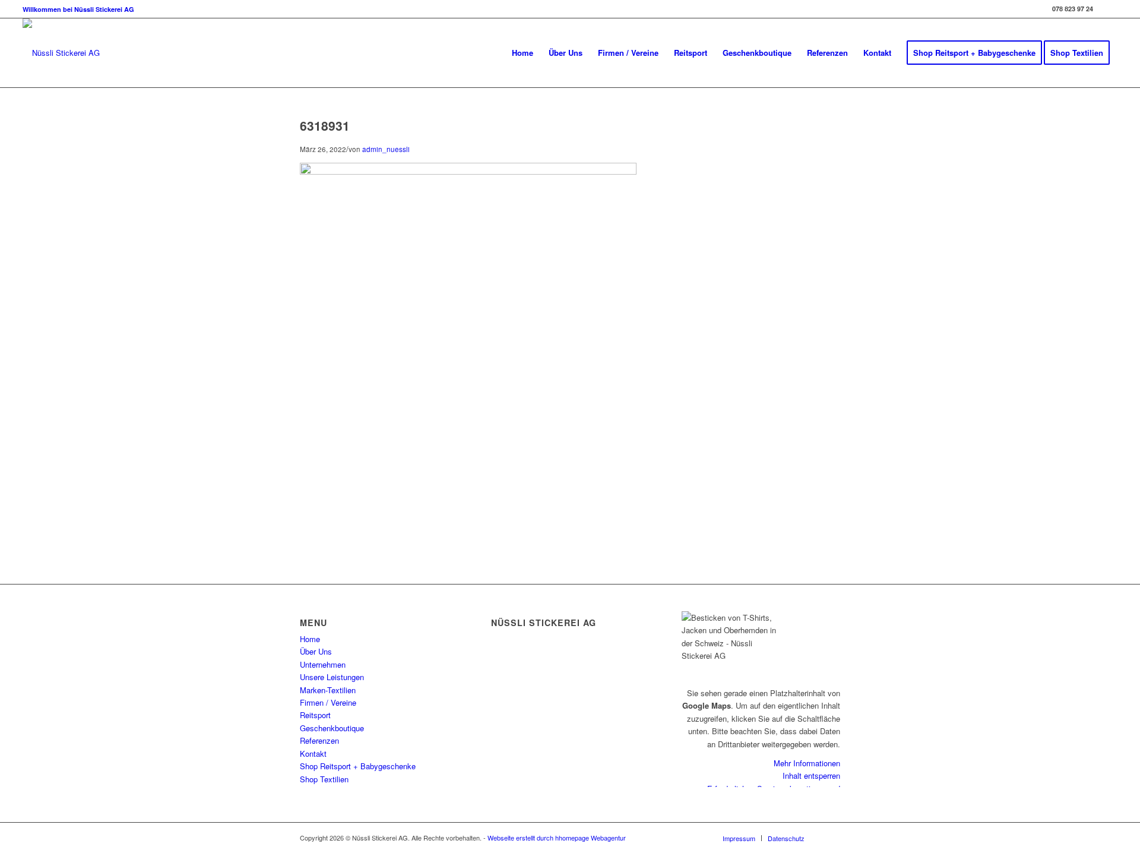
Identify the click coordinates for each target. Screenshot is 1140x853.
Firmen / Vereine (328, 702)
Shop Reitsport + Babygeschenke (358, 766)
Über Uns (316, 651)
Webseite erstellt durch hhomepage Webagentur (556, 837)
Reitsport (315, 715)
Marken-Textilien (328, 690)
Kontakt (313, 753)
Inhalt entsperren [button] (811, 775)
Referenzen (319, 740)
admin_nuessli (386, 149)
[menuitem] (78, 9)
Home (310, 639)
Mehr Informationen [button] (807, 763)
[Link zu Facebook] (1108, 9)
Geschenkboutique (332, 728)
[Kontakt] (494, 704)
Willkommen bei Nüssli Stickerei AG (78, 9)
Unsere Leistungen (332, 677)
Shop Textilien (324, 779)
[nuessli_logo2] (61, 52)
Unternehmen (323, 664)
